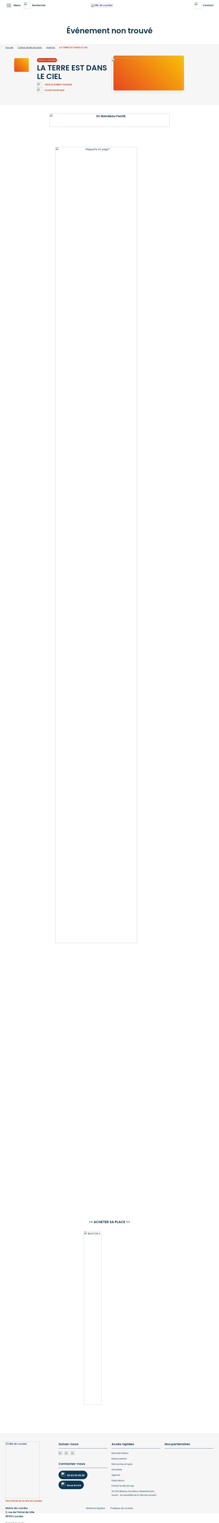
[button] (8, 5)
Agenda (50, 47)
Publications (118, 1480)
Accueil (9, 47)
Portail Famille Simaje (123, 1485)
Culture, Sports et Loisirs (30, 47)
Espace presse (119, 1458)
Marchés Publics (120, 1453)
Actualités (117, 1469)
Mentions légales (95, 1508)
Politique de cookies (122, 1508)
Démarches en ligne (122, 1464)
